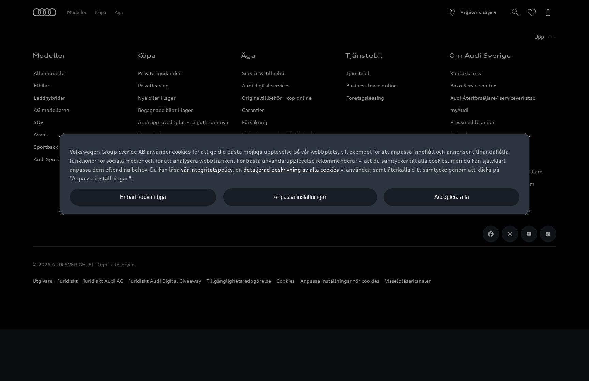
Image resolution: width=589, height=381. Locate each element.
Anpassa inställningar (300, 197)
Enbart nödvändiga (143, 197)
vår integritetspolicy (206, 169)
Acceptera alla (451, 197)
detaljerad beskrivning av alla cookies (291, 169)
